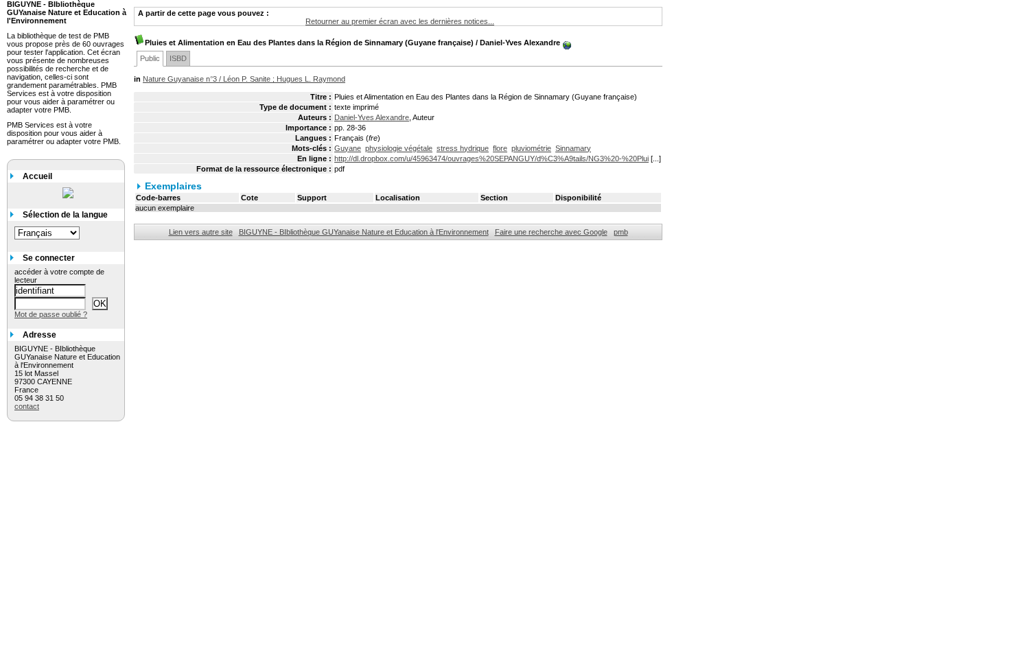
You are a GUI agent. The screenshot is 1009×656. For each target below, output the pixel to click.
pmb (621, 232)
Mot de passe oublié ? (50, 314)
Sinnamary (573, 148)
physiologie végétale (398, 148)
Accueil (37, 176)
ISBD (178, 58)
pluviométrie (531, 148)
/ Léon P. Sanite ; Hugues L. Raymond (244, 79)
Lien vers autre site (201, 232)
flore (500, 148)
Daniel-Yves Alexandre (371, 117)
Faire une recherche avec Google (551, 232)
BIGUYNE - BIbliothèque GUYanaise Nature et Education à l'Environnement (364, 232)
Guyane (347, 148)
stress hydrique (463, 148)
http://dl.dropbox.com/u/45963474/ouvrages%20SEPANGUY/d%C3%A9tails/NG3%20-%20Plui (491, 158)
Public (150, 58)
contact (26, 406)
